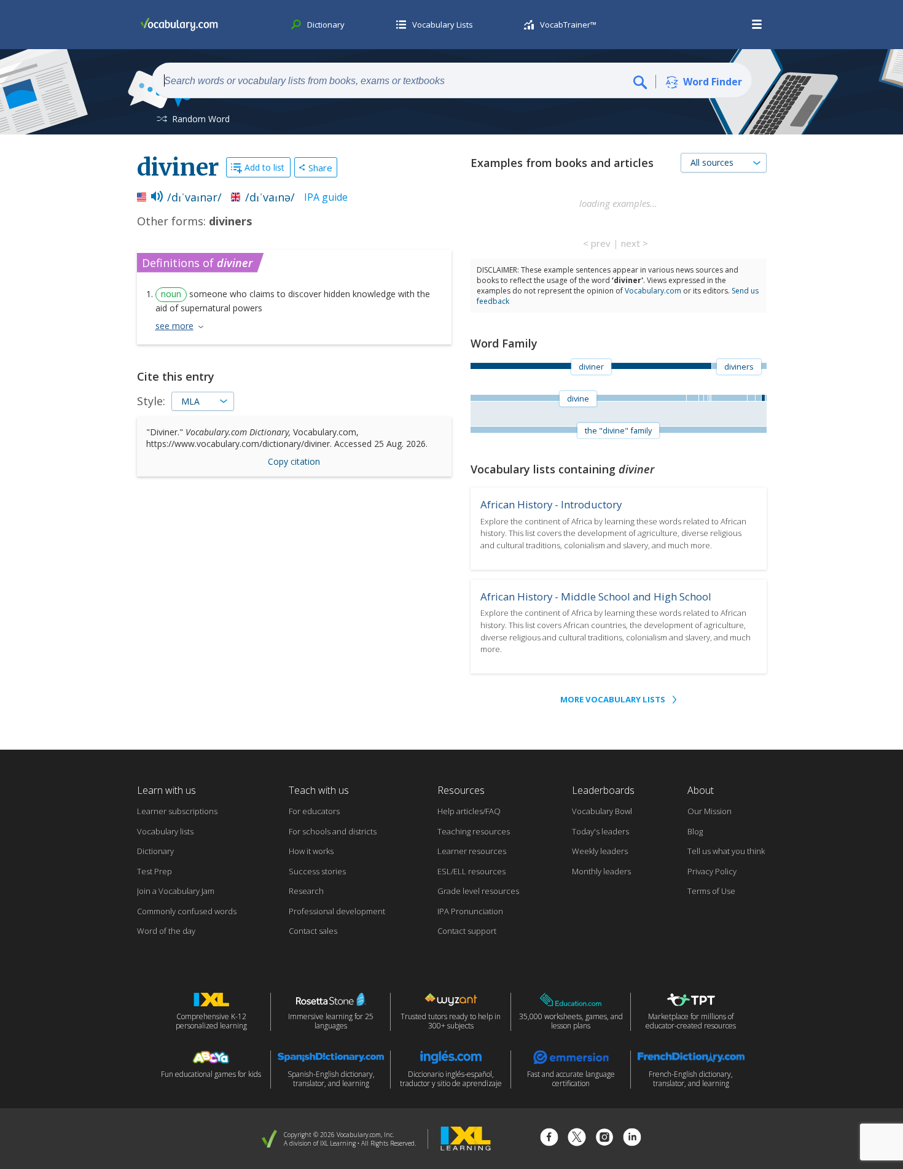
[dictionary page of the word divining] (705, 398)
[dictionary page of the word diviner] (763, 398)
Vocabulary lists (165, 831)
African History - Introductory (551, 504)
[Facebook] (549, 1138)
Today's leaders (600, 831)
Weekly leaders (600, 850)
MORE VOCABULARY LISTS (612, 699)
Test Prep (154, 871)
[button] (757, 24)
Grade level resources (478, 890)
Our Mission (709, 811)
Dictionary (155, 850)
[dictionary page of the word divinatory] (765, 398)
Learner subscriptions (177, 811)
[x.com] (577, 1138)
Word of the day (166, 930)
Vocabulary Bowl (602, 811)
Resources (461, 790)
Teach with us (319, 790)
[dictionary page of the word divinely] (751, 398)
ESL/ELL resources (471, 871)
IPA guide (326, 197)
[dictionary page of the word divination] (758, 398)
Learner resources (471, 850)
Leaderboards (603, 790)
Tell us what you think (726, 850)
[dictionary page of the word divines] (700, 398)
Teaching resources (473, 831)
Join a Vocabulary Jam (175, 890)
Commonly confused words (187, 911)
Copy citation (294, 461)
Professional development (337, 911)
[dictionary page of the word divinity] (729, 398)
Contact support (466, 930)
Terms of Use (711, 890)
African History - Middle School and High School (595, 596)
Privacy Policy (712, 871)
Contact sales (313, 930)
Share (320, 167)
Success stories (317, 871)
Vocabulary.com (653, 290)
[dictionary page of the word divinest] (709, 398)
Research (306, 890)
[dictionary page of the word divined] (692, 398)
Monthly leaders (601, 871)
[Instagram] (604, 1138)
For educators (314, 811)
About (700, 790)
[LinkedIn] (632, 1138)
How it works (311, 850)
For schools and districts (333, 831)
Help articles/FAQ (469, 811)
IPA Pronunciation (470, 911)
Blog (695, 831)
